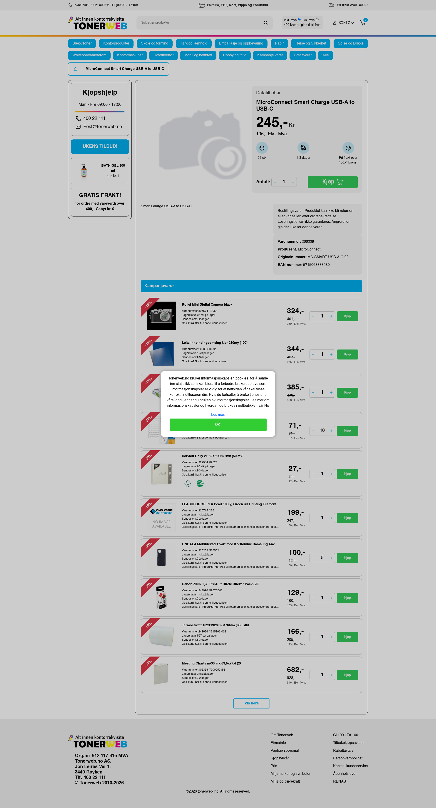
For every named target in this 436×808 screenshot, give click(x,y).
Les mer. (218, 415)
